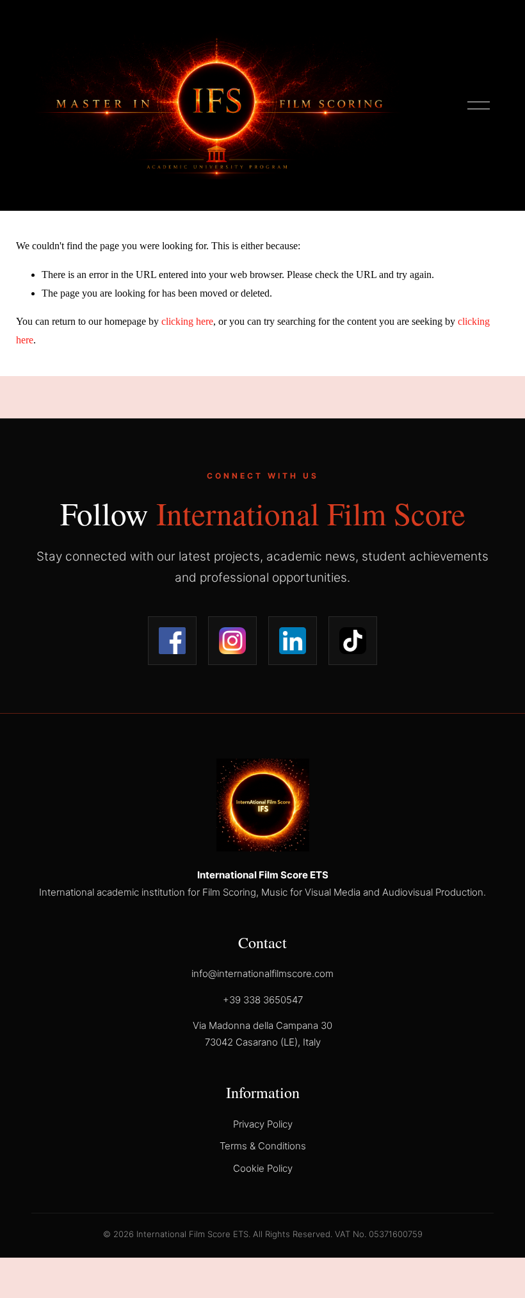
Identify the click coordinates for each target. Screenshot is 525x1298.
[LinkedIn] (292, 640)
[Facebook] (172, 640)
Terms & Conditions (263, 1146)
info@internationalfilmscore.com (262, 973)
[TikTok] (352, 640)
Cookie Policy (263, 1168)
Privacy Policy (263, 1124)
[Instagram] (232, 640)
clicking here (187, 321)
